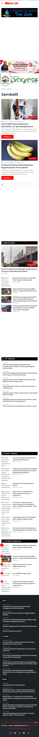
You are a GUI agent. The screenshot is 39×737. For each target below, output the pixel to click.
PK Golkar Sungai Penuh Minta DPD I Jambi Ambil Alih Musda (24, 459)
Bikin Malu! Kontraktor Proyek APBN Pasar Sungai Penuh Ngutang (24, 279)
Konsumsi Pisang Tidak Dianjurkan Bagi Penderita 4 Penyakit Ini (17, 166)
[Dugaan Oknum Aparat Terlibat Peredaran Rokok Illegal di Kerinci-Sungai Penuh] (6, 586)
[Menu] (2, 4)
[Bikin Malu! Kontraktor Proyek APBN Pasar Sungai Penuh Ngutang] (6, 282)
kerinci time (6, 121)
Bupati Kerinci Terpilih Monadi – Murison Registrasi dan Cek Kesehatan (23, 493)
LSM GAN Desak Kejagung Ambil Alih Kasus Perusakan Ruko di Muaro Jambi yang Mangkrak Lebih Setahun (25, 299)
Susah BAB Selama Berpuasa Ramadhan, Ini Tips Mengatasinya (17, 125)
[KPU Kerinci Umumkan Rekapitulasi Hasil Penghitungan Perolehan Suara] (6, 532)
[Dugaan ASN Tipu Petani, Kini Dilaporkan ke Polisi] (6, 567)
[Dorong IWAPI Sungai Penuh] (6, 576)
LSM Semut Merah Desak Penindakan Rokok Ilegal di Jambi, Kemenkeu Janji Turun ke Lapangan (25, 308)
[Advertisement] (19, 39)
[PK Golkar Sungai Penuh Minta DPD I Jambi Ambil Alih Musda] (6, 462)
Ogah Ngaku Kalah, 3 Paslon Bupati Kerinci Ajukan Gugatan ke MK (24, 518)
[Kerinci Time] (12, 3)
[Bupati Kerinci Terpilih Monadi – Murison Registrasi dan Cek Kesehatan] (6, 495)
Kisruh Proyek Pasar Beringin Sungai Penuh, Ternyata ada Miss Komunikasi (19, 270)
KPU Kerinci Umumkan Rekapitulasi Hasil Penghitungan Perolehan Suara (25, 529)
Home (4, 89)
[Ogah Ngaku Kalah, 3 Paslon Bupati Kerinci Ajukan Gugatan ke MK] (6, 521)
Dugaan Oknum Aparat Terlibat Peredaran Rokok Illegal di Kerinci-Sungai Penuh (24, 583)
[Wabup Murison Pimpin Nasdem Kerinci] (6, 486)
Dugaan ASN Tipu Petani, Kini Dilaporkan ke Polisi (22, 565)
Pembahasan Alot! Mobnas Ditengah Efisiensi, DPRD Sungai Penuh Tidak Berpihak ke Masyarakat (25, 470)
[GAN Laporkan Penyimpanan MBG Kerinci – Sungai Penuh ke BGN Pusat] (6, 291)
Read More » (7, 137)
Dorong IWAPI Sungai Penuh (22, 573)
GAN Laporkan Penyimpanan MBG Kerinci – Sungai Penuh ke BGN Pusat (25, 290)
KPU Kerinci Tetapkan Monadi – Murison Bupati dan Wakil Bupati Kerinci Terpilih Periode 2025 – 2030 (24, 504)
